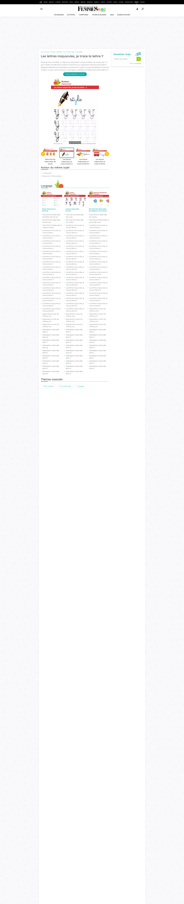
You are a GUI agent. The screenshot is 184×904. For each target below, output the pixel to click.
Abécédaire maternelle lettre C (97, 367)
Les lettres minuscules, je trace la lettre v (98, 231)
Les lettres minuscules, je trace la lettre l (51, 252)
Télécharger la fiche (75, 74)
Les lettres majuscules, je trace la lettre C (98, 304)
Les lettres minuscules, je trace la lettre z (75, 226)
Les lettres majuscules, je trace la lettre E (51, 304)
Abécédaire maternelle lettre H (50, 362)
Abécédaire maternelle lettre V (74, 336)
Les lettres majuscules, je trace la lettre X (75, 273)
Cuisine (57, 2)
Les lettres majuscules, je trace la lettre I (98, 294)
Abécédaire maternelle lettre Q (50, 346)
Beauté (51, 2)
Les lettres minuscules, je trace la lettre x (51, 231)
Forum (142, 2)
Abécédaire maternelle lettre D (74, 367)
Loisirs (121, 2)
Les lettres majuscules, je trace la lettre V (51, 278)
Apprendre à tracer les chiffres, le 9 (50, 315)
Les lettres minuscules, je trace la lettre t (75, 237)
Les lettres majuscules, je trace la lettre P (98, 284)
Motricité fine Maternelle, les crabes (75, 221)
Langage (79, 52)
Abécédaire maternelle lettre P (74, 346)
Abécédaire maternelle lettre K (50, 357)
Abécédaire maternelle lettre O (97, 346)
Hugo (136, 2)
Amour (82, 2)
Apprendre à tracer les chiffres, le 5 (74, 320)
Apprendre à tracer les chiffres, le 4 (97, 320)
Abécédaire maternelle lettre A (74, 372)
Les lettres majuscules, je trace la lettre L (51, 294)
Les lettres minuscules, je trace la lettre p (98, 242)
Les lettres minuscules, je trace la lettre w (75, 231)
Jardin (77, 2)
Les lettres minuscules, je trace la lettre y (98, 226)
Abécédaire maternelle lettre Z (50, 331)
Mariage (90, 2)
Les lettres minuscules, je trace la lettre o (51, 247)
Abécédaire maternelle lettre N (50, 351)
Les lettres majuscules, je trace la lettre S (51, 284)
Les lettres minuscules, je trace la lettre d (98, 263)
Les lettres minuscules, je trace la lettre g (98, 257)
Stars (115, 2)
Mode (46, 2)
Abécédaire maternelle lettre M (74, 351)
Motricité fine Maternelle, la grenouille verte (99, 221)
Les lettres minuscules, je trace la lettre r (51, 242)
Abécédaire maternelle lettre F (97, 362)
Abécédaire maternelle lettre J (74, 357)
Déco (71, 2)
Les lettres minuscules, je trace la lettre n (75, 247)
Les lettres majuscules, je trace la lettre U (75, 278)
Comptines (83, 15)
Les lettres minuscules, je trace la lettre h (75, 257)
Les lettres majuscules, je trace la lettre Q (75, 284)
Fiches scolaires (99, 15)
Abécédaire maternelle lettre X (97, 331)
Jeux (112, 15)
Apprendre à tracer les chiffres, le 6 (50, 320)
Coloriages (59, 15)
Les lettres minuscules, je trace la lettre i (51, 257)
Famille (96, 2)
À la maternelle (69, 52)
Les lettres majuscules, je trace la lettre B (51, 310)
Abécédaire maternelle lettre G (74, 362)
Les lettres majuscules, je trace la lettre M (98, 289)
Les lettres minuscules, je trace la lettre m (98, 247)
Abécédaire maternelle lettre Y (74, 331)
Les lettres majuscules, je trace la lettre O (51, 289)
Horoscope (129, 2)
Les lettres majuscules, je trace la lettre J (75, 294)
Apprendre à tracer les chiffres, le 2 (74, 325)
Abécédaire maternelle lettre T (50, 341)
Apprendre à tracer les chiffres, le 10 (97, 310)
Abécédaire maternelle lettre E (50, 367)
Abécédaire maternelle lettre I (97, 357)
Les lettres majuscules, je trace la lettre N (75, 289)
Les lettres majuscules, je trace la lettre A (75, 310)
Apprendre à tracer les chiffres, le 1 (97, 325)
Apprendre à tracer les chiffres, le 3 (50, 325)
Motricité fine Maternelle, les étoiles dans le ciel (51, 216)
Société (109, 2)
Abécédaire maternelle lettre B (50, 372)
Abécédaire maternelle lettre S (74, 341)
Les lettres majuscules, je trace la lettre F (98, 299)
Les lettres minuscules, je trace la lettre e (75, 263)
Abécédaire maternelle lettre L (97, 351)
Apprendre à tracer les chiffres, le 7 (97, 315)
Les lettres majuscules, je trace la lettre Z (51, 273)
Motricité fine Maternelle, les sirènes (98, 216)
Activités (71, 15)
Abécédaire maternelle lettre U (97, 336)
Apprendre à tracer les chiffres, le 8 (74, 315)
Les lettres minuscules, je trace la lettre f (51, 263)
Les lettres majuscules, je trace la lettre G (75, 299)
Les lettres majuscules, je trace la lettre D (75, 304)
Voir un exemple (135, 63)
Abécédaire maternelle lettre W (50, 336)
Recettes (65, 2)
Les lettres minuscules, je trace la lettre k (75, 252)
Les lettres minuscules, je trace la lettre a (98, 268)
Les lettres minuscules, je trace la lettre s (98, 237)
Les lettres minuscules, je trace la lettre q (75, 242)
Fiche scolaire (48, 386)
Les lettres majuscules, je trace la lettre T (98, 278)
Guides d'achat (123, 15)
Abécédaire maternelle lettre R (97, 341)
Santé (103, 2)
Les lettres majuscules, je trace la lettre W (98, 273)
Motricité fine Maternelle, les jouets (75, 216)
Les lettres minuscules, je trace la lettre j (98, 252)
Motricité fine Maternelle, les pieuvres (51, 221)
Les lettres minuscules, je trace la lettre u (51, 237)
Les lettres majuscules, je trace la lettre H (51, 299)
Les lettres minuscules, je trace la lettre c (51, 268)
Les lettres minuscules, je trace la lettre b (75, 268)
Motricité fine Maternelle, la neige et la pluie (52, 226)
